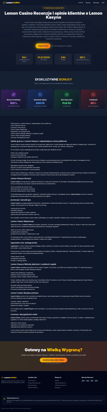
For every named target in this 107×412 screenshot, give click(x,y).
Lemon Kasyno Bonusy (18, 125)
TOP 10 (80, 3)
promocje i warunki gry (18, 127)
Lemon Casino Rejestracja (19, 129)
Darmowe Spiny (32, 385)
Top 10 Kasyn (32, 380)
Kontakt (57, 380)
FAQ (103, 3)
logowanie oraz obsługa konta (20, 131)
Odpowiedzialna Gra (60, 383)
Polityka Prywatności (60, 385)
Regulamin (58, 387)
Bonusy (88, 3)
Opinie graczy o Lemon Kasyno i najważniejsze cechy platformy (31, 123)
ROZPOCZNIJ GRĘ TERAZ (53, 360)
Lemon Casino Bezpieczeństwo (20, 135)
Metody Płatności (33, 387)
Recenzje (96, 3)
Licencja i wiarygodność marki (20, 137)
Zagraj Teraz (43, 46)
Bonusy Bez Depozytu (34, 383)
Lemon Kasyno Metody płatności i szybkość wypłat (27, 133)
